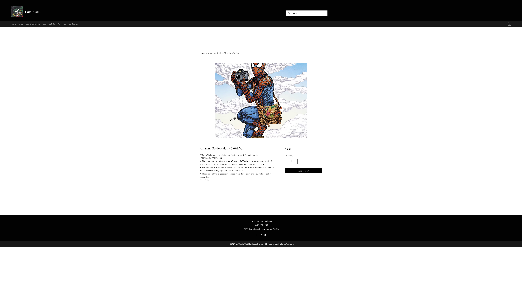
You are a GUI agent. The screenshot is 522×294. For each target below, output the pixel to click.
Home (203, 53)
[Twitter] (265, 235)
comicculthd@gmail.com (261, 221)
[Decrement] (287, 161)
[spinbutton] (291, 161)
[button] (509, 24)
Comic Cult (33, 12)
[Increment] (295, 161)
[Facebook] (257, 235)
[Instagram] (261, 235)
